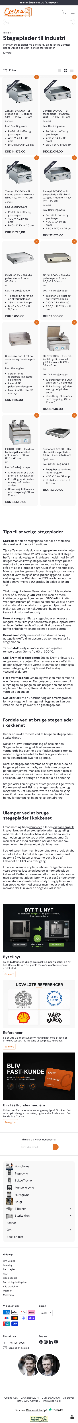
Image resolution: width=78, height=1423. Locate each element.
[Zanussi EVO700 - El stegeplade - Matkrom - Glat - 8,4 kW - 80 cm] (58, 116)
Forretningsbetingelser (15, 1282)
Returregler (9, 1269)
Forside (7, 32)
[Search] (71, 22)
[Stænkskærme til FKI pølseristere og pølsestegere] (20, 363)
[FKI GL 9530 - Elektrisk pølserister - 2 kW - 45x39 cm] (20, 280)
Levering (7, 1265)
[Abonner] (56, 1147)
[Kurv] (64, 12)
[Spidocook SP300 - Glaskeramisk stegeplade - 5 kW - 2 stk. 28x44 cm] (58, 454)
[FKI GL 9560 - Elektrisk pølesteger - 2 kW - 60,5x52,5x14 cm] (58, 280)
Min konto (8, 1295)
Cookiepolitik (10, 1277)
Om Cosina (9, 1260)
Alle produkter (11, 1286)
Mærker (7, 1290)
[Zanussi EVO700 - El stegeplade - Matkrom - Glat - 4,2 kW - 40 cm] (20, 116)
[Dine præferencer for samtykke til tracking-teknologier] (72, 1417)
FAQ (5, 1273)
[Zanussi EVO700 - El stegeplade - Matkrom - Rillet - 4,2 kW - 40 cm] (20, 196)
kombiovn (35, 827)
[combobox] (39, 22)
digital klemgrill (63, 827)
